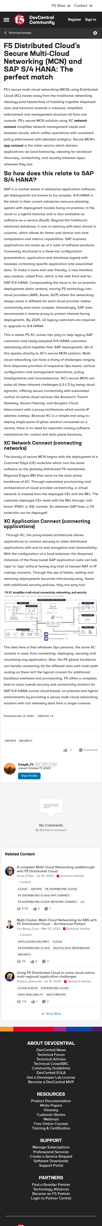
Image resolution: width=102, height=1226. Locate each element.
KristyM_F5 (25, 764)
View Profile (29, 776)
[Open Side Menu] (6, 19)
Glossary (51, 1110)
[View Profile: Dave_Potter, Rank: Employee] (9, 871)
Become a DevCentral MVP (51, 1082)
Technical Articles (20, 33)
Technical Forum (51, 1055)
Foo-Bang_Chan (28, 929)
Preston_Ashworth (29, 981)
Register (74, 19)
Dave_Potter (25, 876)
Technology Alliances (51, 1189)
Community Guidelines (51, 1068)
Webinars (51, 1119)
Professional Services (51, 1152)
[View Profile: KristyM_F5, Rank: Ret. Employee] (10, 769)
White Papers (51, 1105)
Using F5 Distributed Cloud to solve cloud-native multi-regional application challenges (55, 975)
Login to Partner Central (51, 1198)
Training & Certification (51, 1128)
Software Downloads (51, 1161)
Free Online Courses (51, 1124)
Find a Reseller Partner (51, 1185)
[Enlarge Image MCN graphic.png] (51, 616)
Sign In (90, 19)
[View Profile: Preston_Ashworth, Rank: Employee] (9, 976)
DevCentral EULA (51, 1073)
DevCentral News (51, 1050)
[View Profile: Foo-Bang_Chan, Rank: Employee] (9, 924)
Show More (53, 1014)
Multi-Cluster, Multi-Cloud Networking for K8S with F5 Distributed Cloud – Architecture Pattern (57, 922)
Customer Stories (51, 1115)
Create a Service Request (51, 1156)
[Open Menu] (95, 33)
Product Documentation (51, 1101)
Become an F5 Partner (51, 1194)
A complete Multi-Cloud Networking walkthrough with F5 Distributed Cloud (56, 869)
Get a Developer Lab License (51, 1077)
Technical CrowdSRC (51, 1064)
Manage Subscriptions (51, 1147)
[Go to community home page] (34, 19)
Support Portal (51, 1165)
